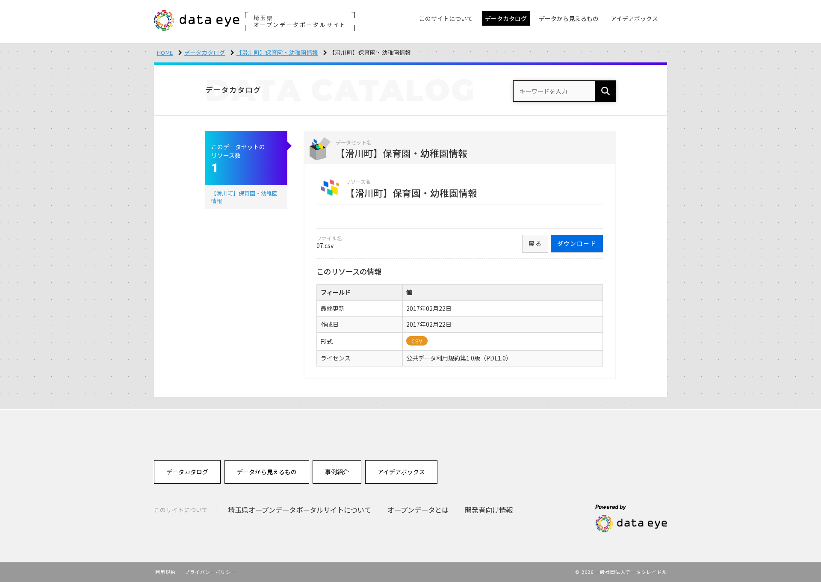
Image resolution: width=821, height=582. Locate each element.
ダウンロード (577, 243)
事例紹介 (337, 471)
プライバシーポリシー (210, 571)
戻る (535, 243)
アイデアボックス (401, 471)
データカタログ (204, 52)
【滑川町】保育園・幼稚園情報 (277, 52)
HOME (165, 52)
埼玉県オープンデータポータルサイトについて (299, 510)
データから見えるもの (267, 471)
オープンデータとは (418, 510)
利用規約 (165, 571)
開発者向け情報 (489, 510)
